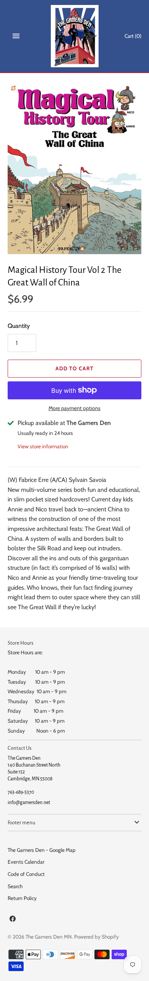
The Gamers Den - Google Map (42, 850)
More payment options (74, 408)
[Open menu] (16, 36)
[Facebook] (13, 920)
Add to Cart (74, 368)
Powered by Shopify (96, 937)
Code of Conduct (26, 874)
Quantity (19, 325)
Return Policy (22, 898)
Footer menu (21, 822)
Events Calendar (26, 862)
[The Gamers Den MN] (75, 36)
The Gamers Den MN (49, 937)
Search (15, 886)
